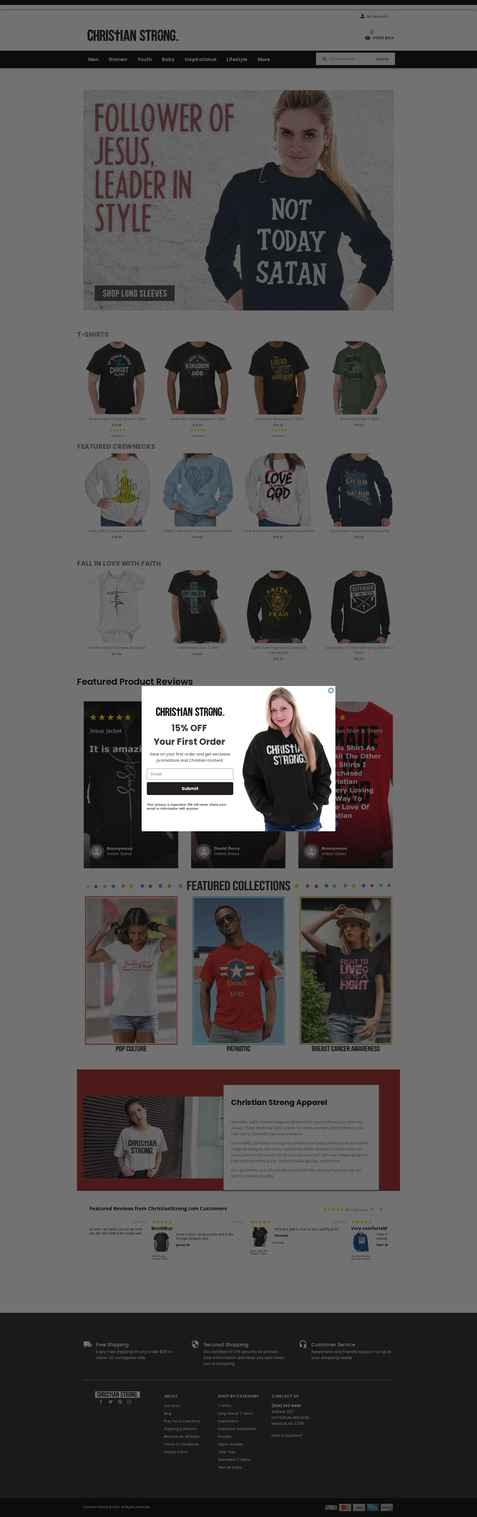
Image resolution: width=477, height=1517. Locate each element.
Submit (190, 788)
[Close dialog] (330, 690)
